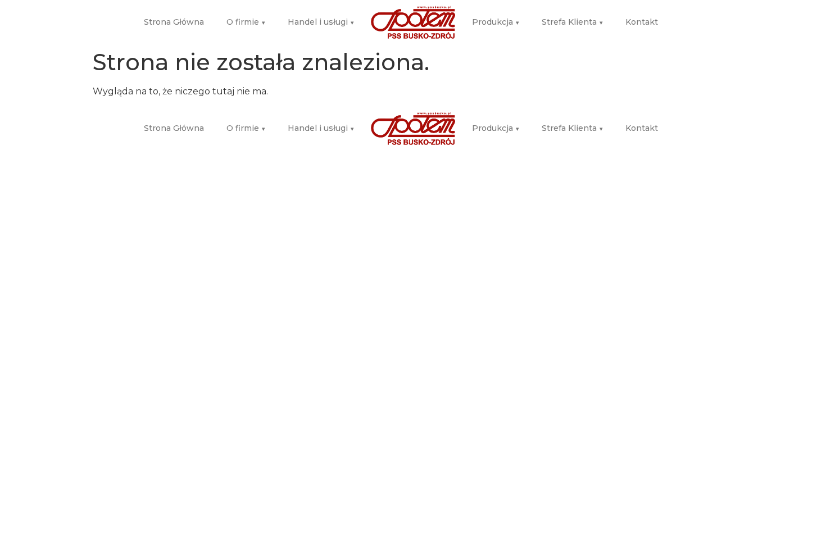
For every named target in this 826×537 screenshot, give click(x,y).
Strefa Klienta (572, 22)
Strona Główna (174, 22)
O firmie (245, 22)
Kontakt (641, 22)
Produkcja (495, 22)
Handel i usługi (321, 22)
